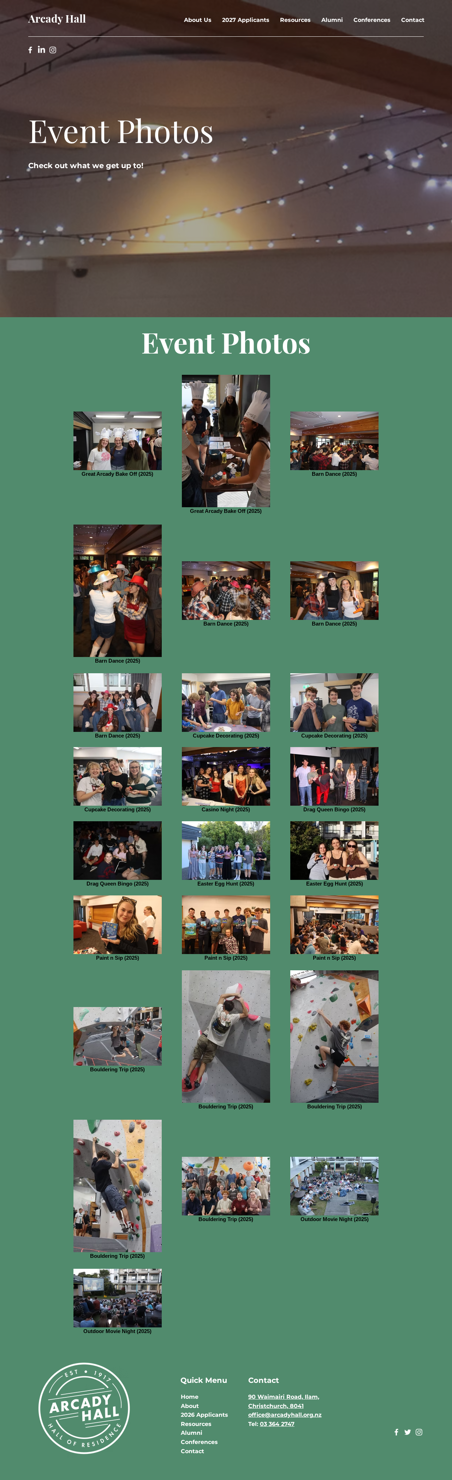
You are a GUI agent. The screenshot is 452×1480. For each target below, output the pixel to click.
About (190, 1406)
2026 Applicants (204, 1414)
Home (189, 1396)
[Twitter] (407, 1432)
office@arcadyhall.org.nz (285, 1414)
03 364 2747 (277, 1424)
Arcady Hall (57, 18)
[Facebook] (30, 50)
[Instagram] (52, 50)
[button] (198, 20)
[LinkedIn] (41, 50)
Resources (196, 1424)
